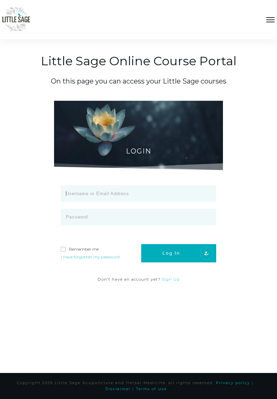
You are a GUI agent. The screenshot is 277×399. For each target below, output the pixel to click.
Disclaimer (118, 388)
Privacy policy (233, 382)
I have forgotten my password (90, 256)
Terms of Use (151, 388)
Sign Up (171, 279)
